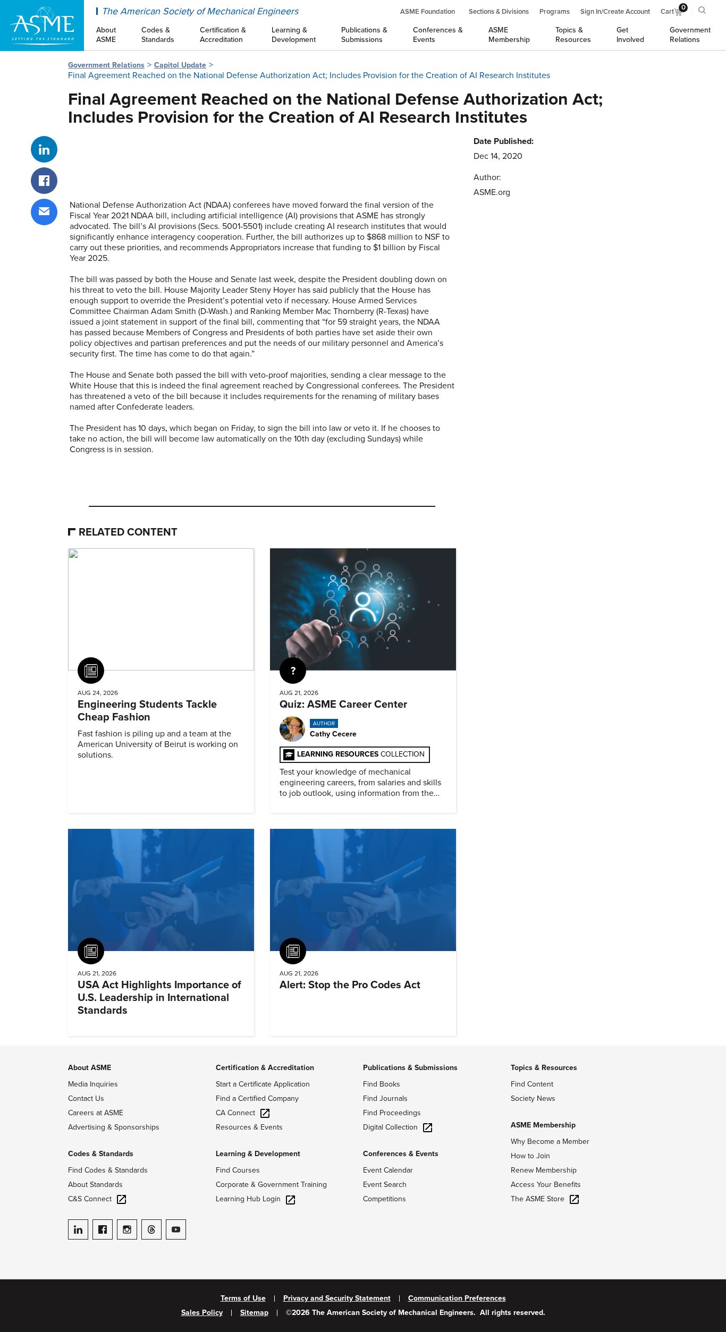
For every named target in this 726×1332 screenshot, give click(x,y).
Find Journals (385, 1098)
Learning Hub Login (248, 1198)
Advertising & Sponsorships (113, 1127)
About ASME (89, 1067)
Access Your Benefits (546, 1184)
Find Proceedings (392, 1112)
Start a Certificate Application (263, 1084)
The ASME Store (537, 1198)
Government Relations (106, 65)
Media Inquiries (93, 1084)
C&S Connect (90, 1198)
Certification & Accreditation (265, 1067)
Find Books (381, 1084)
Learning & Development (258, 1153)
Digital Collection (390, 1127)
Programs (554, 11)
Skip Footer (21, 1051)
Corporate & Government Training (271, 1184)
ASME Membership (543, 1125)
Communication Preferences (457, 1298)
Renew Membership (544, 1170)
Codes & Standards (100, 1153)
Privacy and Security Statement (337, 1298)
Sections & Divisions (499, 11)
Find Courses (238, 1170)
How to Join (530, 1155)
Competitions (384, 1198)
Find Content (532, 1084)
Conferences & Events (400, 1153)
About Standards (95, 1184)
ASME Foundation (427, 11)
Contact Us (86, 1098)
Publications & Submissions (410, 1067)
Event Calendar (388, 1170)
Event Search (385, 1184)
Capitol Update (180, 65)
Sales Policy (202, 1313)
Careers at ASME (95, 1112)
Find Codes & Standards (108, 1170)
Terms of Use (243, 1298)
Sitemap (254, 1313)
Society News (533, 1098)
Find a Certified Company (257, 1098)
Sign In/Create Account (615, 11)
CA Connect (235, 1112)
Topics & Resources (544, 1067)
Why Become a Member (550, 1141)
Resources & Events (249, 1127)
